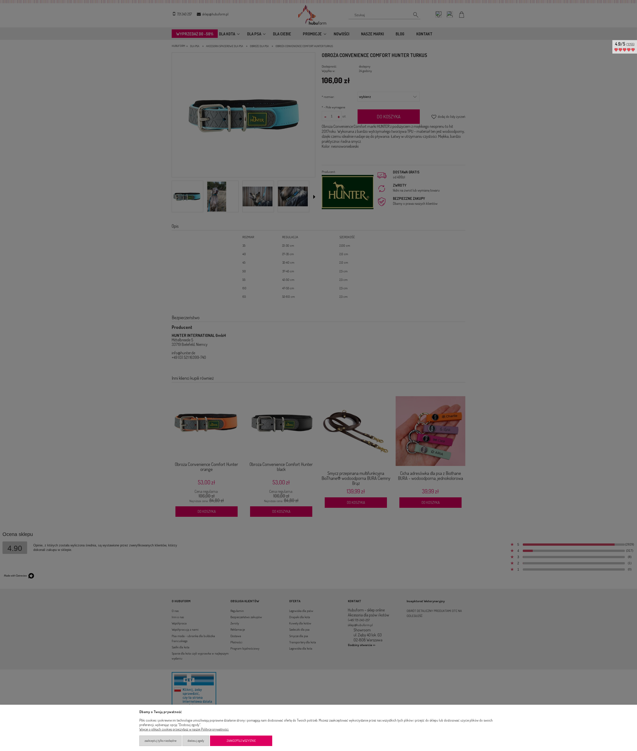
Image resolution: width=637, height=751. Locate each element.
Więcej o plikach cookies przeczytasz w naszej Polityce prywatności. (184, 729)
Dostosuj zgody (196, 741)
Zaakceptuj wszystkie (241, 741)
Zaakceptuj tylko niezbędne (160, 741)
